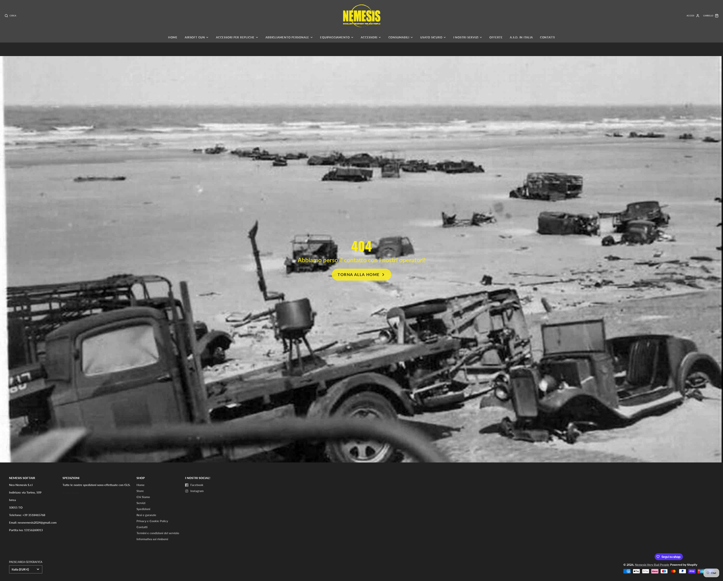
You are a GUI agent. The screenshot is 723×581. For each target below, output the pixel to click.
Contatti (547, 37)
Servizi (141, 503)
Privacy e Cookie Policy (152, 521)
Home (173, 37)
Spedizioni (143, 509)
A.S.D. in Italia (521, 37)
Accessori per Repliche (235, 37)
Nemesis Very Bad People (652, 564)
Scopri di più (71, 492)
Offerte (496, 37)
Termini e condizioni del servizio (158, 533)
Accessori (369, 37)
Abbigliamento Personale (287, 37)
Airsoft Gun (195, 37)
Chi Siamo (143, 497)
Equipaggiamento (335, 37)
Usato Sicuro (431, 37)
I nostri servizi (465, 37)
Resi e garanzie (146, 515)
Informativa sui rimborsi (152, 539)
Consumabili (398, 37)
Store (140, 491)
